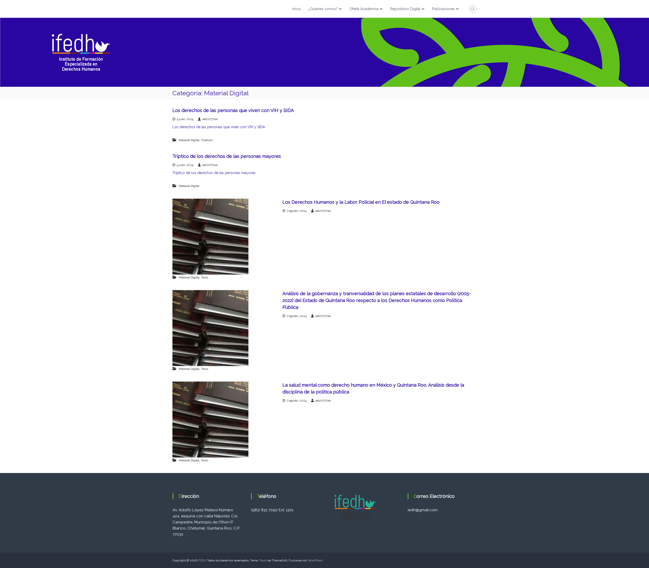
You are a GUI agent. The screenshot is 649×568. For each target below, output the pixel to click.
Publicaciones (443, 9)
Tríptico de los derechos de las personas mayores (226, 156)
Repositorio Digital (405, 9)
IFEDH (202, 560)
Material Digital (189, 140)
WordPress (315, 560)
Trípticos (206, 140)
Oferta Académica (363, 9)
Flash (263, 560)
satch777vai (210, 119)
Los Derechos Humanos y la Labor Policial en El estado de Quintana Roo (361, 202)
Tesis (204, 277)
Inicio (296, 9)
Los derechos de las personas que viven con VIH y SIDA (233, 110)
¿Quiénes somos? (323, 9)
